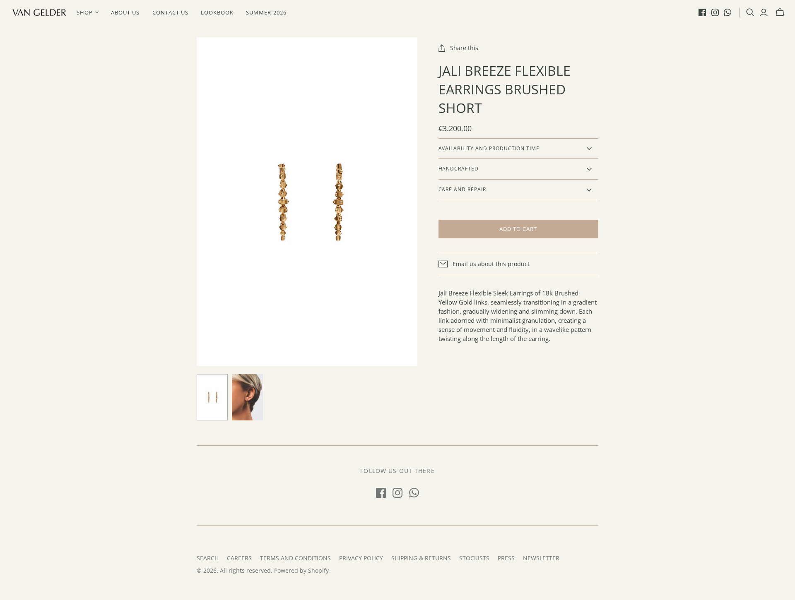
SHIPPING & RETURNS (421, 558)
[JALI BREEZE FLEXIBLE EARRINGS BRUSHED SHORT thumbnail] (247, 397)
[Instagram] (715, 12)
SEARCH (208, 558)
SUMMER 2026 (266, 12)
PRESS (506, 558)
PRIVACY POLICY (361, 558)
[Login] (763, 12)
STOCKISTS (474, 558)
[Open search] (750, 12)
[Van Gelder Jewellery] (39, 12)
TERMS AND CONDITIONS (295, 558)
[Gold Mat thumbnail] (212, 397)
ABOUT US (125, 12)
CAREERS (239, 558)
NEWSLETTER (541, 558)
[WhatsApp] (727, 12)
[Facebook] (702, 12)
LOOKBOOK (217, 12)
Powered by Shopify (301, 570)
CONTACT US (170, 12)
